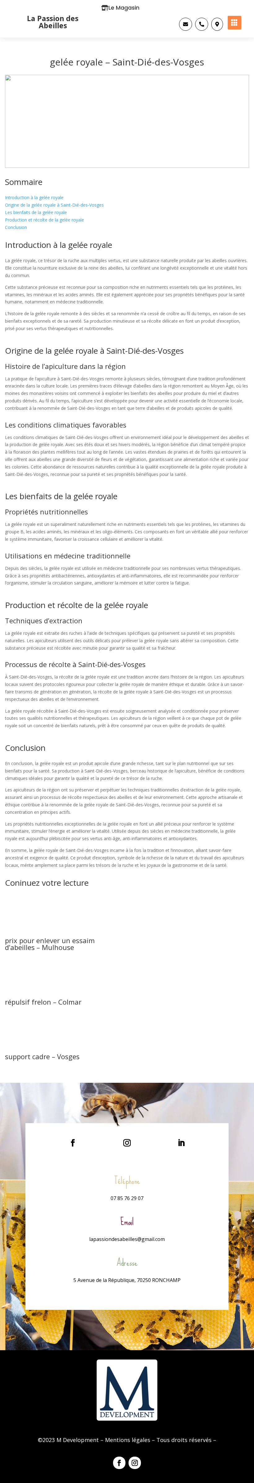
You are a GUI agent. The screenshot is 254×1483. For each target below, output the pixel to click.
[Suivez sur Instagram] (127, 1143)
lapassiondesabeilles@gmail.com (127, 1239)
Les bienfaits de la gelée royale (36, 212)
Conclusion (16, 227)
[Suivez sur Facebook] (72, 1143)
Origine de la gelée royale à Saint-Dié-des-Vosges (54, 205)
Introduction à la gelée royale (34, 197)
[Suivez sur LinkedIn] (181, 1143)
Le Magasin (123, 7)
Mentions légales (127, 1440)
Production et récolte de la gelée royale (44, 220)
